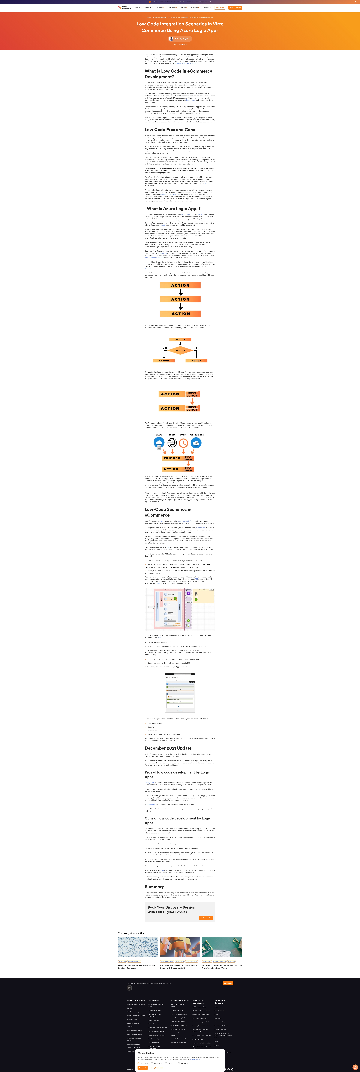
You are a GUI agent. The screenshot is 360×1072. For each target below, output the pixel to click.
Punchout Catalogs (154, 1039)
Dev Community (219, 1049)
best (176, 63)
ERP (168, 547)
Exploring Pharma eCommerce (201, 1025)
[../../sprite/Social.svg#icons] (232, 1069)
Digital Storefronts (153, 1024)
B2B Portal (130, 1027)
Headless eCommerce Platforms (157, 1027)
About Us (217, 1007)
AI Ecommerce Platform (134, 1051)
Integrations (151, 804)
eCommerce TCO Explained (179, 1025)
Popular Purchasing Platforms (179, 1018)
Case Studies (218, 1018)
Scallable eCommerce (154, 1010)
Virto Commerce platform (154, 258)
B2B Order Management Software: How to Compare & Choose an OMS (178, 966)
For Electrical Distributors (199, 1018)
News (216, 1014)
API (162, 521)
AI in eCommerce (153, 1042)
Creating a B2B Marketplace (200, 1014)
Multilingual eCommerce (178, 1029)
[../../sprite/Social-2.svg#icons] (225, 1069)
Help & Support (131, 983)
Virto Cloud (130, 1008)
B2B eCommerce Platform (134, 1030)
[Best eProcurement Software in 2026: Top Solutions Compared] (138, 947)
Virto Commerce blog (159, 17)
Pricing (216, 1041)
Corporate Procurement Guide (180, 1039)
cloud (207, 183)
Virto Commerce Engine (134, 1012)
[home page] (125, 8)
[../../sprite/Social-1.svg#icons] (228, 1069)
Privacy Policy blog (132, 1069)
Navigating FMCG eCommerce (201, 1035)
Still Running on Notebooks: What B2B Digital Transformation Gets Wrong (222, 966)
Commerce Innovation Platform (136, 1004)
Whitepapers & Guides (221, 1025)
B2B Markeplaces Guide (199, 1007)
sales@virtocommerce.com (145, 983)
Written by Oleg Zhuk (182, 39)
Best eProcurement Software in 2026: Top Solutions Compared (136, 966)
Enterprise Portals (132, 1019)
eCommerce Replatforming (156, 1035)
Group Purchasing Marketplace (201, 1043)
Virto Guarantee (219, 1010)
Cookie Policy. (195, 1059)
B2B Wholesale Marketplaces (201, 1010)
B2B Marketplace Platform (134, 1048)
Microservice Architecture (156, 1031)
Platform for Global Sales (134, 1023)
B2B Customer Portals (177, 1010)
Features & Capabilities (133, 1044)
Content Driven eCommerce (179, 1014)
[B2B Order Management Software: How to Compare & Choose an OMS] (180, 947)
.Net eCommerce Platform (134, 1034)
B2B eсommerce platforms (188, 63)
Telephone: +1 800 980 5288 (162, 983)
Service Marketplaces (198, 1039)
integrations (190, 100)
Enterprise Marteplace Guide (200, 1022)
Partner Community (220, 1029)
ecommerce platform (186, 521)
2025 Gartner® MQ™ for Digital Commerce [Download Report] (223, 1035)
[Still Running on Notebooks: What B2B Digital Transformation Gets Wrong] (222, 947)
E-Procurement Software (178, 1021)
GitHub (216, 1045)
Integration (150, 783)
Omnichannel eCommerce (178, 1042)
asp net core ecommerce (169, 194)
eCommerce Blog (219, 1022)
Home (149, 17)
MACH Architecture (154, 1020)
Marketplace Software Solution (136, 1015)
